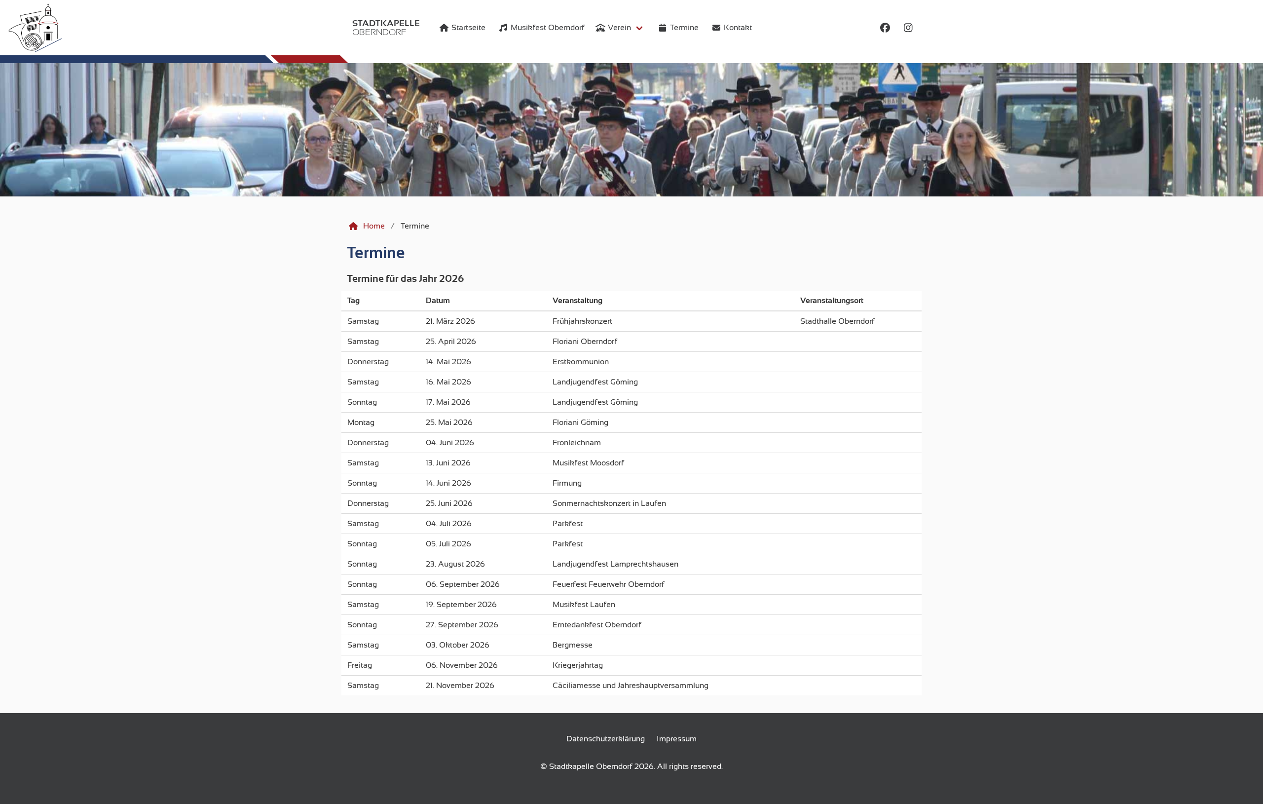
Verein (619, 27)
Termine (376, 253)
